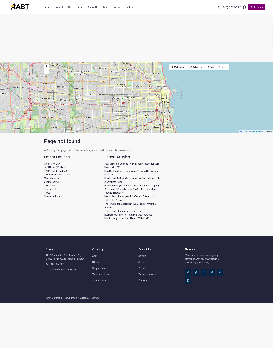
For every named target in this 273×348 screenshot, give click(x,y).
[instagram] (188, 280)
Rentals (142, 256)
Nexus (47, 193)
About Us (93, 7)
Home (46, 7)
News (116, 7)
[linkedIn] (204, 272)
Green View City (52, 163)
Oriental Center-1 (52, 182)
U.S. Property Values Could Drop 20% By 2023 (126, 218)
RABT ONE (49, 185)
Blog (105, 7)
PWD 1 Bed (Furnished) (55, 171)
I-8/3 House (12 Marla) (55, 167)
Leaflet (244, 131)
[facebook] (188, 272)
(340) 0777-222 (231, 7)
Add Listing (256, 7)
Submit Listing (99, 280)
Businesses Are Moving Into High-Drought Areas (128, 214)
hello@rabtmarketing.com (63, 269)
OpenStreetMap (256, 131)
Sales (141, 262)
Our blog (142, 280)
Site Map (96, 262)
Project (59, 7)
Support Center (100, 268)
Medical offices (51, 178)
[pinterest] (212, 272)
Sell (70, 7)
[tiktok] (196, 272)
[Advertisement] (136, 38)
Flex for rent (50, 189)
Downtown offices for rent (57, 174)
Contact (129, 7)
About (95, 256)
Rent (80, 7)
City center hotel (52, 196)
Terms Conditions (101, 274)
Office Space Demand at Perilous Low (123, 211)
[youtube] (220, 272)
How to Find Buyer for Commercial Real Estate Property (131, 185)
